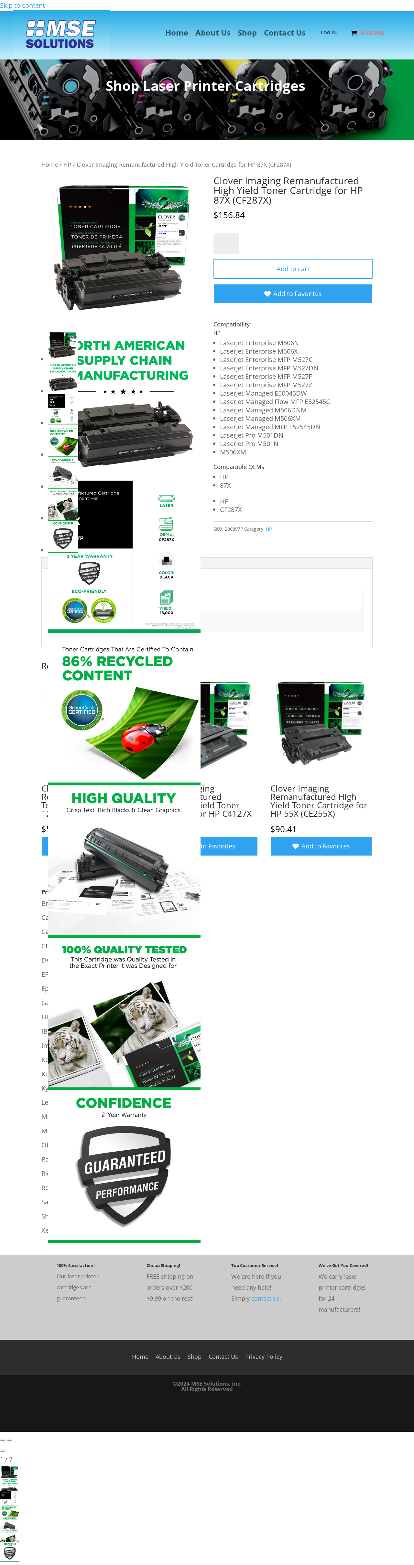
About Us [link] (213, 33)
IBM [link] (47, 1031)
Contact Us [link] (285, 33)
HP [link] (67, 164)
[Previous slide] (2, 1440)
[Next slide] (9, 1440)
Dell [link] (47, 960)
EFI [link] (45, 974)
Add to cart (293, 268)
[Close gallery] (2, 1451)
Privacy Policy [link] (263, 1356)
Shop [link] (247, 33)
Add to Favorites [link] (297, 293)
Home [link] (176, 33)
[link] (61, 54)
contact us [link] (265, 1298)
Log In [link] (329, 33)
